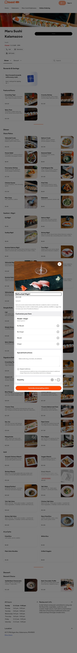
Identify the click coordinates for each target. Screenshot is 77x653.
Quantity (20, 380)
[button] (38, 276)
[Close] (59, 264)
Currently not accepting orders (38, 388)
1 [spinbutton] (55, 380)
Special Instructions (24, 353)
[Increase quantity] (58, 379)
